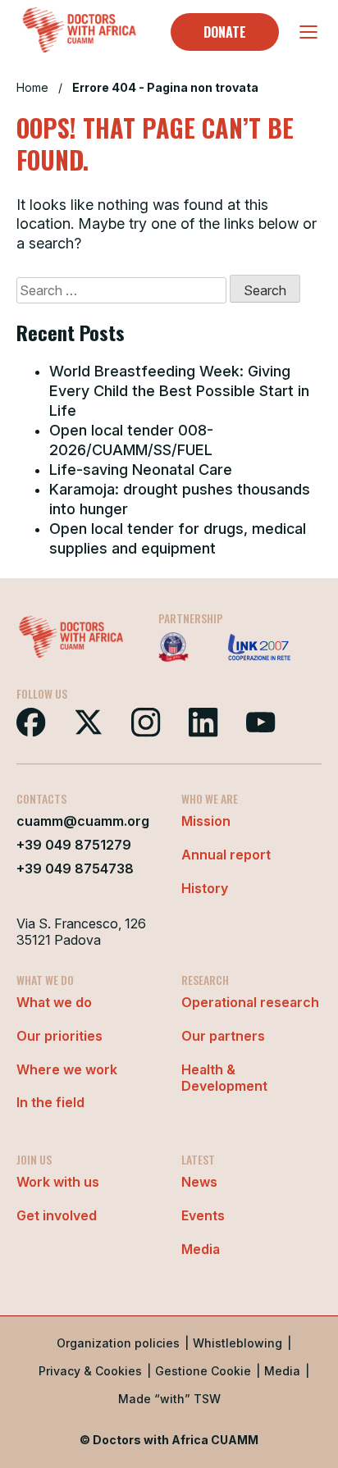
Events (203, 1215)
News (199, 1182)
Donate (224, 32)
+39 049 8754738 (75, 868)
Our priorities (59, 1036)
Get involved (56, 1215)
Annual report (226, 854)
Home (32, 87)
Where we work (66, 1069)
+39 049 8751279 (73, 845)
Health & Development (224, 1078)
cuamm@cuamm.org (82, 821)
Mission (206, 821)
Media (200, 1249)
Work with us (57, 1182)
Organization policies (118, 1343)
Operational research (250, 1002)
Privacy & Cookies (90, 1371)
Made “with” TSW (169, 1399)
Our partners (223, 1036)
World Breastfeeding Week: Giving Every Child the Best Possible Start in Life (179, 390)
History (204, 888)
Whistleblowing (237, 1343)
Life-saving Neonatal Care (140, 469)
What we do (54, 1002)
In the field (50, 1102)
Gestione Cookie (203, 1371)
